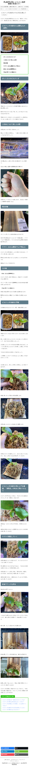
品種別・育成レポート (13, 6)
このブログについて (14, 759)
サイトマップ (22, 759)
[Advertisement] (14, 728)
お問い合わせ (7, 759)
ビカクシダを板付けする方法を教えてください (13, 707)
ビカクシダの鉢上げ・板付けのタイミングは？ (13, 699)
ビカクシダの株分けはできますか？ (11, 709)
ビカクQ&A (26, 6)
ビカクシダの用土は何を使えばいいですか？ (13, 701)
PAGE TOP (27, 743)
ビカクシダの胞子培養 (4, 6)
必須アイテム (20, 6)
